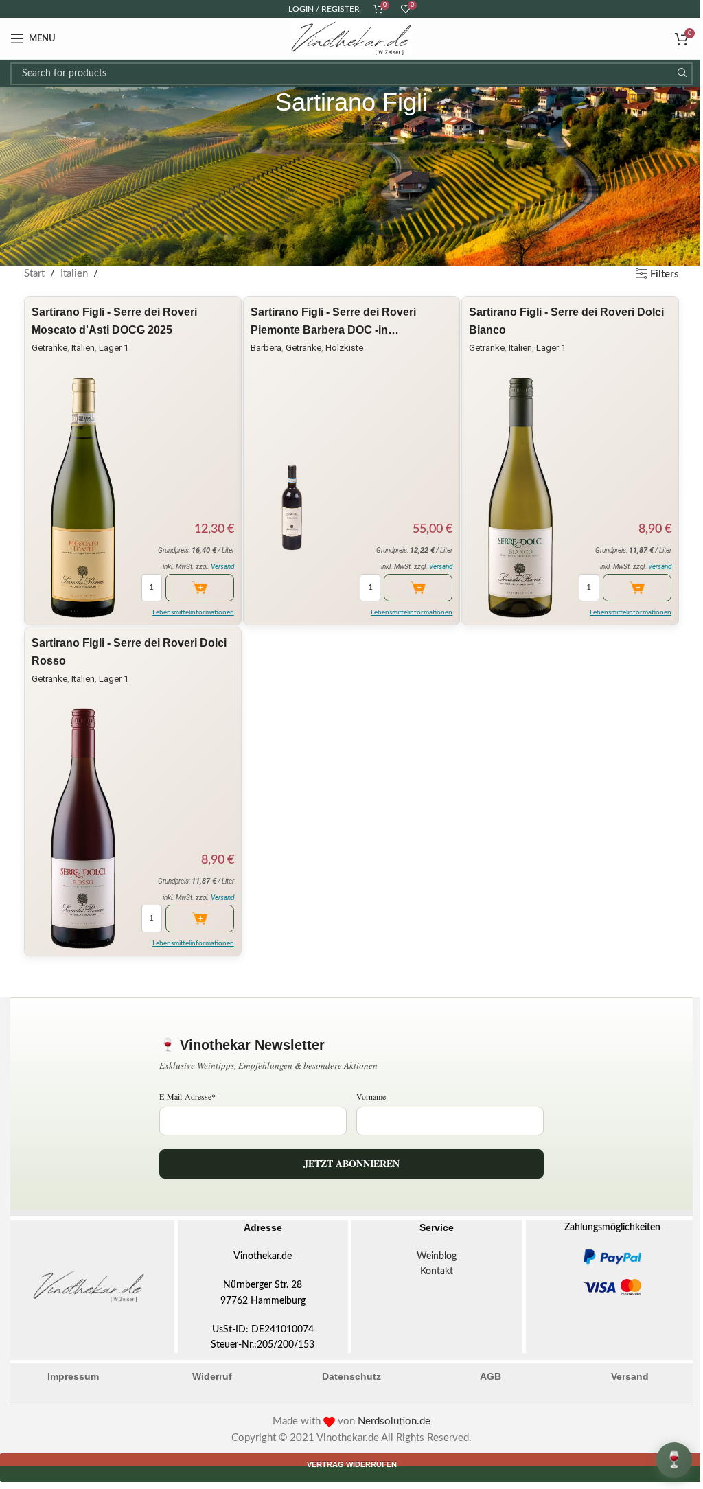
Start (34, 273)
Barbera (266, 348)
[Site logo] (351, 38)
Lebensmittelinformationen (193, 612)
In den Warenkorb (199, 587)
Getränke (49, 348)
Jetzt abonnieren (351, 1163)
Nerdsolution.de (394, 1421)
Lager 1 (113, 348)
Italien (74, 273)
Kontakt (436, 1271)
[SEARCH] (681, 73)
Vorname (371, 1096)
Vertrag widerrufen (352, 1464)
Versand (222, 566)
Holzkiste (344, 348)
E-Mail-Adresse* (187, 1096)
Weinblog (437, 1256)
